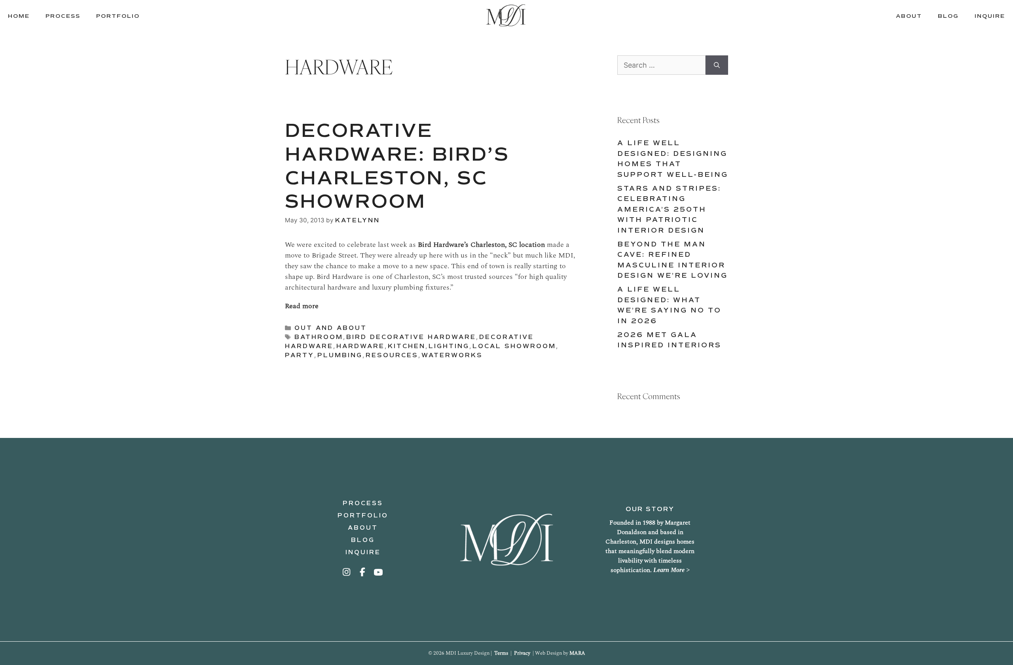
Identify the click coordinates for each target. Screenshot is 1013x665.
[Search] (717, 65)
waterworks (452, 355)
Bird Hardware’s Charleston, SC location (481, 244)
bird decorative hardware (411, 337)
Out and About (330, 328)
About (363, 527)
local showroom (514, 346)
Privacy (522, 653)
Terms (501, 653)
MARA (577, 653)
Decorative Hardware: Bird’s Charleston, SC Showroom (397, 166)
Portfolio (363, 515)
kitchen (406, 346)
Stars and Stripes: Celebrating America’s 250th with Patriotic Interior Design (669, 209)
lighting (449, 346)
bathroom (318, 337)
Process (363, 503)
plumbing (339, 355)
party (299, 355)
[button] (347, 572)
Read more (302, 306)
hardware (360, 346)
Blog (363, 540)
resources (392, 355)
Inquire (363, 552)
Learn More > (671, 569)
